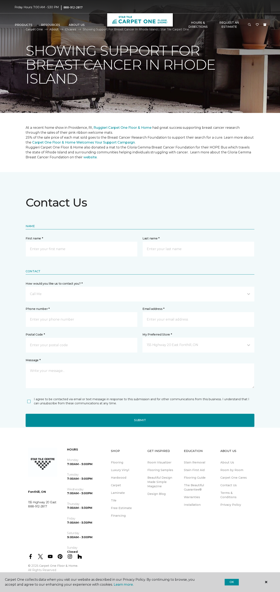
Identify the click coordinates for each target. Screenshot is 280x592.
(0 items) (264, 24)
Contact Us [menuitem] (228, 485)
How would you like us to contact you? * (54, 283)
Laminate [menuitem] (118, 493)
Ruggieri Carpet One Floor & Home (122, 128)
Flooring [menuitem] (117, 462)
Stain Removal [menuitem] (194, 462)
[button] (249, 24)
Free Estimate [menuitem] (121, 508)
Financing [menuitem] (118, 515)
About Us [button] (77, 25)
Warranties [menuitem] (192, 497)
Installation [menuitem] (192, 505)
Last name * (150, 238)
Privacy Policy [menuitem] (230, 505)
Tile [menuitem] (113, 500)
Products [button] (23, 25)
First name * (34, 238)
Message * (33, 360)
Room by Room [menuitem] (231, 470)
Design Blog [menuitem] (156, 494)
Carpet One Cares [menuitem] (233, 477)
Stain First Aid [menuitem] (194, 470)
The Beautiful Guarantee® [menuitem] (194, 487)
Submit (140, 420)
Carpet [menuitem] (116, 485)
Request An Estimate (229, 25)
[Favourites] (257, 24)
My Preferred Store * (157, 334)
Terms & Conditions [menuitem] (228, 495)
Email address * (153, 308)
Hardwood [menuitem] (118, 477)
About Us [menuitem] (227, 462)
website (90, 157)
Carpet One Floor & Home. (58, 566)
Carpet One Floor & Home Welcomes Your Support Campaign (83, 142)
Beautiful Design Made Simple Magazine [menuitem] (159, 482)
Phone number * (38, 308)
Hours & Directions (197, 25)
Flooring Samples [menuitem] (160, 470)
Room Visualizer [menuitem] (159, 462)
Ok (232, 582)
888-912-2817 (73, 7)
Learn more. (123, 584)
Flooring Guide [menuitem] (195, 477)
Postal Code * (35, 334)
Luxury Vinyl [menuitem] (120, 470)
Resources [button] (50, 25)
